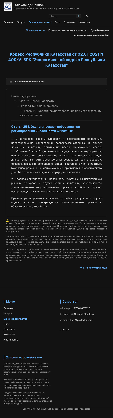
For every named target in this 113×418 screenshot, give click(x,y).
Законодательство (40, 22)
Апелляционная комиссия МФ (91, 35)
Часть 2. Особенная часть (36, 101)
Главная (8, 22)
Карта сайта (11, 339)
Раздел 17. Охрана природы (39, 106)
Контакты (84, 22)
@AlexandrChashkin (82, 314)
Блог (57, 22)
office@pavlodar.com (80, 320)
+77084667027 (81, 308)
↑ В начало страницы (93, 267)
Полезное (69, 22)
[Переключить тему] (87, 16)
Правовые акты (35, 30)
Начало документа (24, 96)
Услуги (21, 22)
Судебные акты (100, 30)
